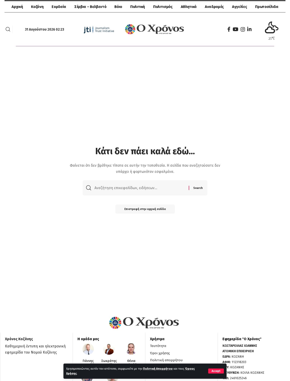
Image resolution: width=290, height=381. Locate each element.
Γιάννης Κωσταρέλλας (88, 363)
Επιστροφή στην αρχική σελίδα (145, 209)
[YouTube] (235, 29)
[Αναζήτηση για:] (140, 187)
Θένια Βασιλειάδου (131, 363)
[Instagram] (242, 29)
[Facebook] (229, 29)
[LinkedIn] (249, 29)
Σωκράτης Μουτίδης (109, 363)
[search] (8, 29)
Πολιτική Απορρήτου (158, 368)
